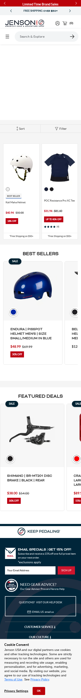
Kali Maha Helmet (15, 202)
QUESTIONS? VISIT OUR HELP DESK (40, 602)
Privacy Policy (39, 679)
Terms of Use (13, 679)
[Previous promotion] (11, 11)
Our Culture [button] (39, 637)
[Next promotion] (70, 11)
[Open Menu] (7, 36)
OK (39, 690)
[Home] (24, 23)
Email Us (43, 611)
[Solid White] (8, 189)
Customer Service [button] (39, 627)
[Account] (57, 23)
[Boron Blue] (46, 189)
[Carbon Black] (52, 189)
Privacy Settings (16, 691)
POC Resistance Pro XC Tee (59, 200)
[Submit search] (72, 36)
